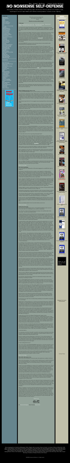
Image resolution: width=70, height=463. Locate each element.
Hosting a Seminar (11, 449)
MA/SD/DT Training (6, 29)
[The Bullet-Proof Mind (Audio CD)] (62, 77)
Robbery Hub (5, 54)
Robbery (27, 11)
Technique (4, 43)
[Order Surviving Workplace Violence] (62, 165)
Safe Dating (30, 450)
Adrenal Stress (5, 17)
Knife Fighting (27, 9)
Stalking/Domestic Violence (10, 451)
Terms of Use (5, 86)
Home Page (60, 448)
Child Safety (10, 9)
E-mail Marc (35, 448)
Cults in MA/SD (18, 448)
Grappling (4, 27)
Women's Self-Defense (7, 80)
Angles (4, 19)
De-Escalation (24, 448)
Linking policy (52, 449)
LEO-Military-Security (41, 9)
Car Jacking (50, 447)
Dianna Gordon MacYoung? (8, 63)
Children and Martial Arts (57, 447)
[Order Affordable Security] (62, 39)
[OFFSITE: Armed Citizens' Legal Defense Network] (9, 106)
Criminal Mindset (18, 9)
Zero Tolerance (44, 452)
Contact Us (5, 69)
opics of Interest (6, 87)
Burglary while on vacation (34, 447)
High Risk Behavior (6, 28)
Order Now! (62, 30)
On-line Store (5, 83)
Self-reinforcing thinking (39, 24)
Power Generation (6, 32)
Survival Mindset (6, 42)
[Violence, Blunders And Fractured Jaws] (62, 140)
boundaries (36, 143)
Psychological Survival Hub (8, 52)
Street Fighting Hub (6, 56)
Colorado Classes (6, 68)
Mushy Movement (6, 31)
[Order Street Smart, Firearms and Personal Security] (62, 127)
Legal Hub (4, 49)
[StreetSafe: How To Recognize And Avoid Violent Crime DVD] (62, 102)
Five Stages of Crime (21, 449)
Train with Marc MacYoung (37, 451)
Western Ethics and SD (7, 46)
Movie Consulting (6, 79)
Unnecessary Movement (7, 45)
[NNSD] (36, 401)
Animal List (17, 447)
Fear (3, 24)
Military (4, 78)
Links (4, 81)
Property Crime (59, 9)
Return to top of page (23, 165)
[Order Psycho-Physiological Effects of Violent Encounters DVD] (62, 240)
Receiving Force (6, 35)
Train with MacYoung (7, 84)
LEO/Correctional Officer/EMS (43, 449)
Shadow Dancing (6, 40)
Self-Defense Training (37, 450)
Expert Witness (6, 73)
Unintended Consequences (7, 44)
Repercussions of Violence (7, 36)
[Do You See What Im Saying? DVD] (61, 114)
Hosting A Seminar (6, 71)
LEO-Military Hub (6, 47)
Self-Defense (33, 11)
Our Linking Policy (6, 82)
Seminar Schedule (59, 450)
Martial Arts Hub (6, 51)
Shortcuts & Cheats (6, 41)
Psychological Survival (16, 11)
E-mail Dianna (29, 448)
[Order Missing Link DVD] (62, 89)
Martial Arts (51, 9)
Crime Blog (5, 67)
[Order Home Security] (62, 65)
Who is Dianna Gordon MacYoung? (49, 451)
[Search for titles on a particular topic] (62, 18)
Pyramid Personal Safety (7, 34)
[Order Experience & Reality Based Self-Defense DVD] (62, 203)
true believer (40, 38)
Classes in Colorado (43, 447)
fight (38, 67)
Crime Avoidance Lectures (7, 66)
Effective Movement (6, 22)
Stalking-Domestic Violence (44, 11)
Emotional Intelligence (24, 404)
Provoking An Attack (6, 33)
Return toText (37, 404)
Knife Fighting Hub (6, 48)
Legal (33, 9)
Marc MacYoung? (6, 62)
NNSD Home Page (6, 57)
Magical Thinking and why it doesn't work (26, 24)
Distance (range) (6, 21)
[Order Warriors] (62, 190)
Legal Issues (34, 449)
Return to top (36, 398)
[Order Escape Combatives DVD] (62, 177)
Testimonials (5, 85)
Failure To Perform (6, 23)
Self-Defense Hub (6, 55)
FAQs (4, 70)
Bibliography (22, 447)
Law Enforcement (6, 75)
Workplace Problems (37, 452)
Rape (24, 11)
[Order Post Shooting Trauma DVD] (62, 252)
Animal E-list (5, 64)
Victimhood (30, 452)
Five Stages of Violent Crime (8, 25)
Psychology (19, 450)
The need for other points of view (28, 25)
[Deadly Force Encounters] (62, 228)
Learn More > (62, 29)
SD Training (5, 39)
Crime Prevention (6, 72)
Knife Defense (5, 74)
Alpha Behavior (5, 18)
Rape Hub (4, 53)
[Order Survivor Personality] (62, 27)
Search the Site (5, 59)
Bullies (4, 20)
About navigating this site (10, 447)
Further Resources (38, 25)
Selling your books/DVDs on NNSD (48, 450)
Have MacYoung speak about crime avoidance (49, 448)
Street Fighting (56, 11)
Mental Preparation (6, 30)
